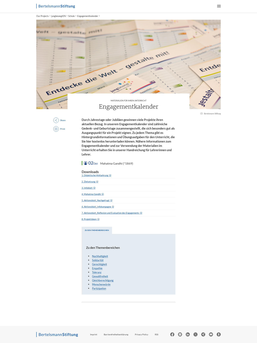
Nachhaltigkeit (100, 256)
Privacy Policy (141, 334)
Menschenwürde (101, 284)
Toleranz (96, 272)
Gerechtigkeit (99, 264)
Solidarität (98, 260)
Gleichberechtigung (102, 280)
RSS (156, 334)
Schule (71, 16)
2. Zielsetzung (89, 181)
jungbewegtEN (58, 16)
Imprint (93, 334)
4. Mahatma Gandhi (91, 194)
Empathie (97, 268)
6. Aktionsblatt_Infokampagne (97, 206)
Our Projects (42, 16)
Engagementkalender (87, 16)
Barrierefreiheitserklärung (116, 334)
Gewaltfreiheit (100, 276)
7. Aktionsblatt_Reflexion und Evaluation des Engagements (111, 213)
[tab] (97, 230)
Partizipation (99, 288)
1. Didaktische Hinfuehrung (95, 175)
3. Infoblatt (87, 187)
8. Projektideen (89, 219)
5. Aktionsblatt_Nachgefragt (96, 200)
